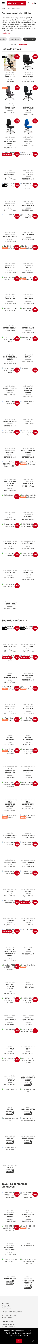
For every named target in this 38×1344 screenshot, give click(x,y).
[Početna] (16, 3)
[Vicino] (33, 1341)
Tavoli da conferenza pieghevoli (30, 39)
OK (19, 1341)
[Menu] (3, 3)
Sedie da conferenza (16, 39)
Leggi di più (6, 33)
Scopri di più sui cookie (18, 1335)
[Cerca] (29, 3)
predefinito (23, 44)
